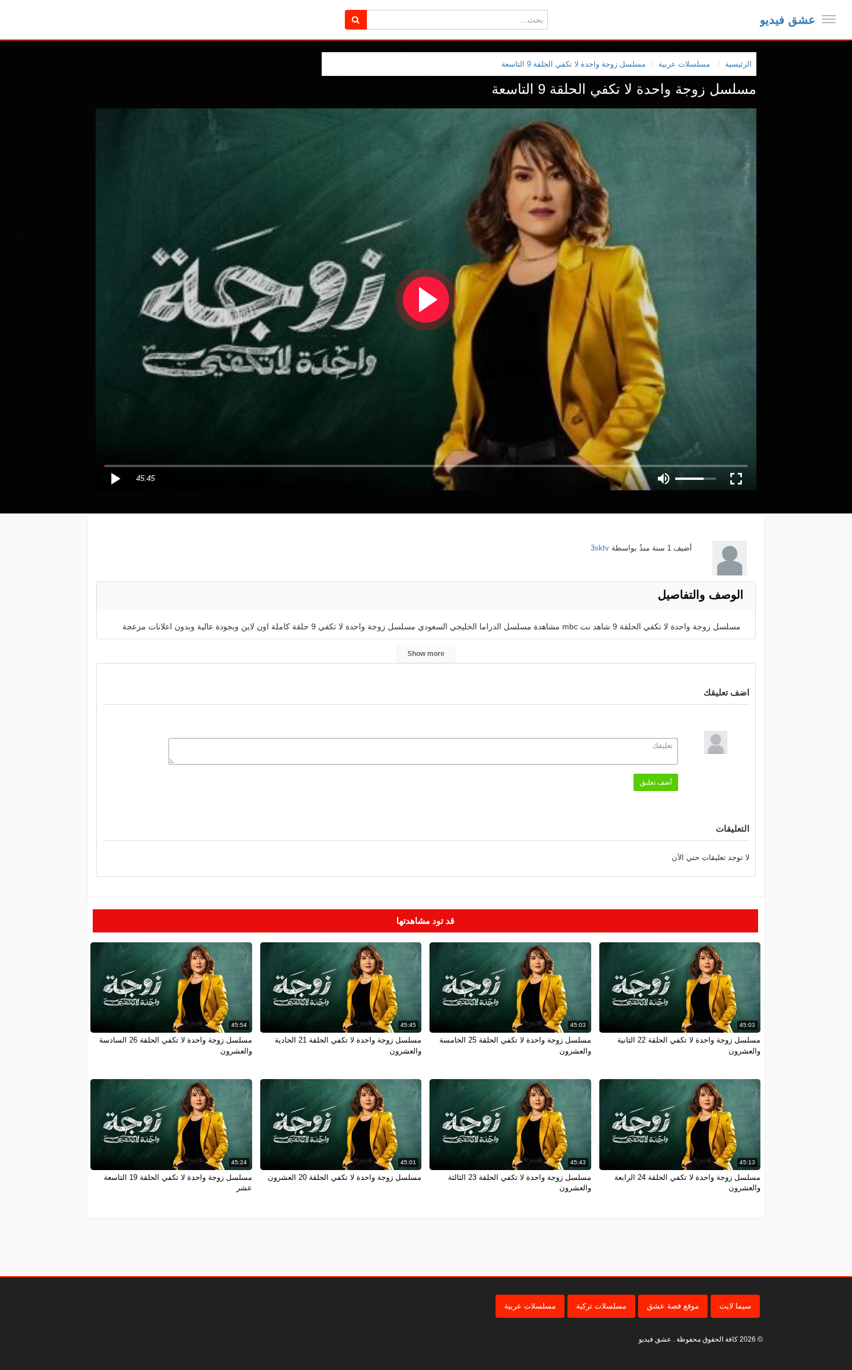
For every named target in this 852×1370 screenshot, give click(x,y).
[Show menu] (828, 19)
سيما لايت (735, 1306)
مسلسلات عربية (530, 1306)
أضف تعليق (656, 782)
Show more (426, 654)
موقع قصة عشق (673, 1306)
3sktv (600, 548)
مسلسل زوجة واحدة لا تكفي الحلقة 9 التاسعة (573, 64)
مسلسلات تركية (601, 1306)
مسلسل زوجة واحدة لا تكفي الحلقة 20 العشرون (344, 1177)
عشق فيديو (787, 19)
